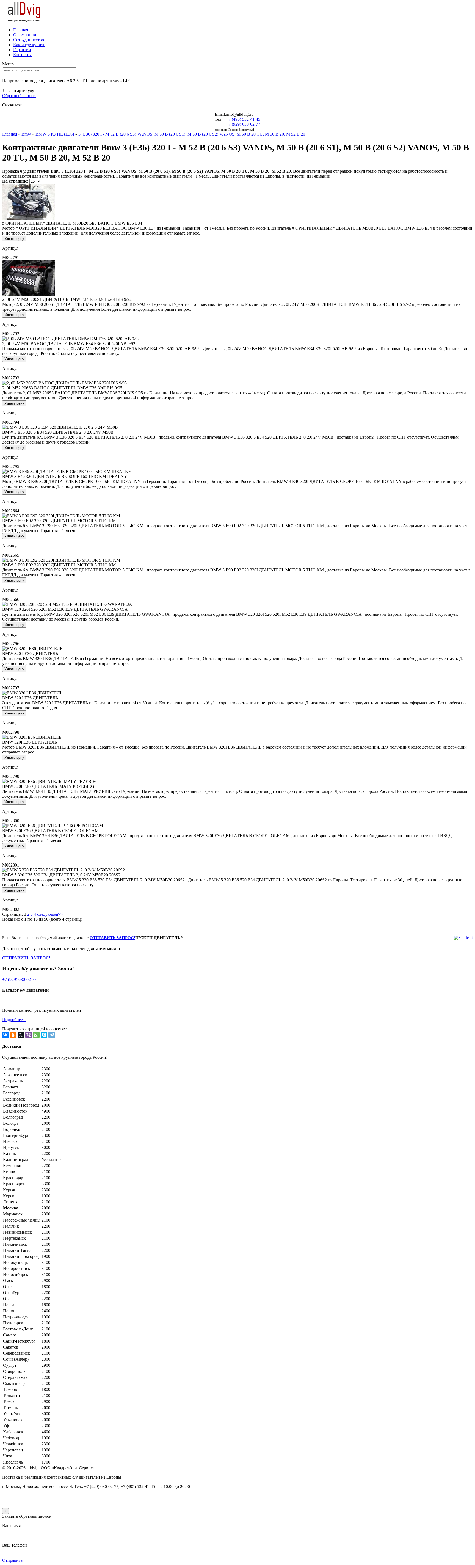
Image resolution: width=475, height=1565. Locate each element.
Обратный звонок (19, 95)
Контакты (22, 54)
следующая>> (50, 914)
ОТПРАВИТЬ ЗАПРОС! (112, 938)
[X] (21, 1035)
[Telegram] (51, 1035)
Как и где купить (29, 44)
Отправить (12, 1560)
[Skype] (44, 1035)
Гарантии (22, 49)
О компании (24, 34)
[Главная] (24, 20)
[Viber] (28, 1035)
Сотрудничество (28, 39)
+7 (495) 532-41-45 (243, 119)
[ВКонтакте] (5, 1035)
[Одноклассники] (13, 1035)
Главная (20, 29)
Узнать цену (14, 238)
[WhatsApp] (36, 1035)
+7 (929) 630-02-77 (243, 124)
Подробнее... (14, 1019)
